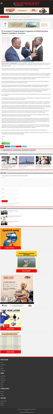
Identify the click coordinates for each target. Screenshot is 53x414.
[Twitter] (27, 411)
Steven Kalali (32, 150)
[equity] (17, 290)
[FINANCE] (10, 342)
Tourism (2, 362)
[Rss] (25, 411)
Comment (3, 177)
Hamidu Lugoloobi (17, 150)
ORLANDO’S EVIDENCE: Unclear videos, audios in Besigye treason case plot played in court (9, 166)
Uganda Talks (3, 376)
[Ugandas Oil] (10, 238)
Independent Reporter (6, 35)
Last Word (2, 378)
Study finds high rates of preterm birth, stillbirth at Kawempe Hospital (43, 166)
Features (2, 391)
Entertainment (3, 364)
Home (1, 19)
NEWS (5, 19)
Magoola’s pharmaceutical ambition (14, 216)
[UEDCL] (10, 319)
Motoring (2, 395)
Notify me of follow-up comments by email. (11, 203)
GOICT (35, 409)
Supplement (3, 370)
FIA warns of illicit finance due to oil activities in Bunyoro (26, 166)
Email (3, 192)
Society (2, 393)
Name (3, 188)
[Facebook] (26, 411)
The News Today (4, 401)
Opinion (2, 384)
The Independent (25, 409)
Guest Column (3, 380)
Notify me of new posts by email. (9, 204)
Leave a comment (29, 35)
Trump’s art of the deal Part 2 (13, 221)
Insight (2, 386)
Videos (2, 366)
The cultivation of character (13, 210)
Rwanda (2, 368)
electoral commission (7, 150)
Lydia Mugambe (25, 150)
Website (3, 196)
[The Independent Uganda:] (26, 3)
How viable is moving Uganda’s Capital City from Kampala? (19, 16)
